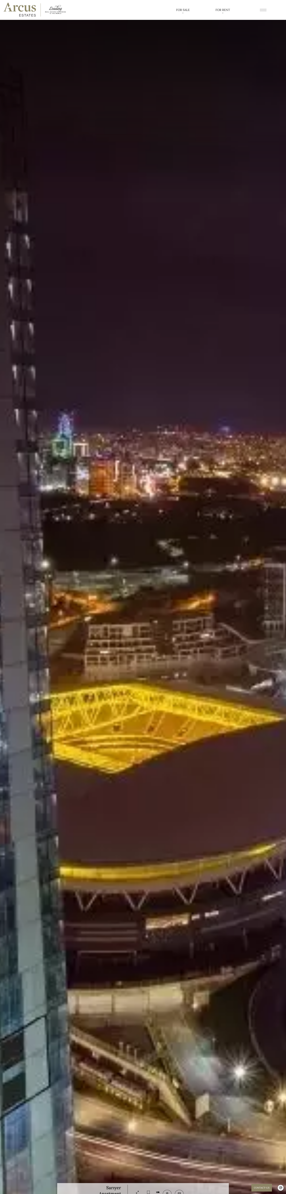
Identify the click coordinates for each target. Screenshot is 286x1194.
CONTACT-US (261, 1187)
